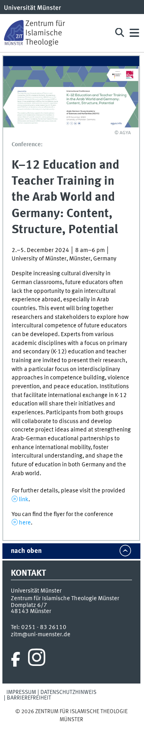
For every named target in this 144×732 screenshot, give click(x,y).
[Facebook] (15, 659)
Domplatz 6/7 (29, 605)
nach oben (26, 551)
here (25, 523)
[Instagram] (36, 659)
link (23, 499)
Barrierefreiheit (29, 698)
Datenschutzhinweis (68, 692)
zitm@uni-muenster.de (40, 634)
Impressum (21, 692)
